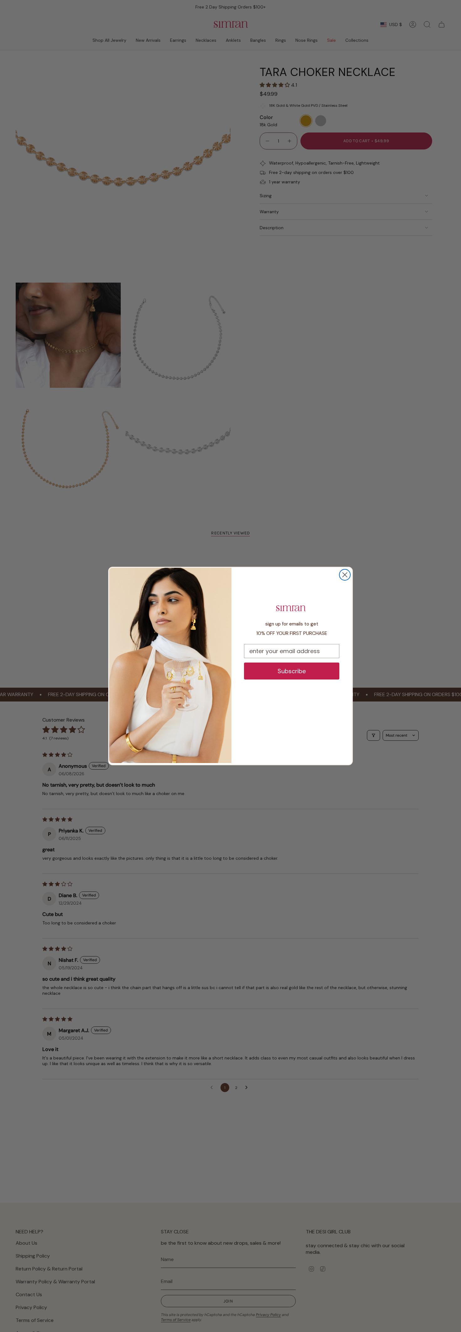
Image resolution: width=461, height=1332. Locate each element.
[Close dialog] (344, 574)
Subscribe (292, 671)
